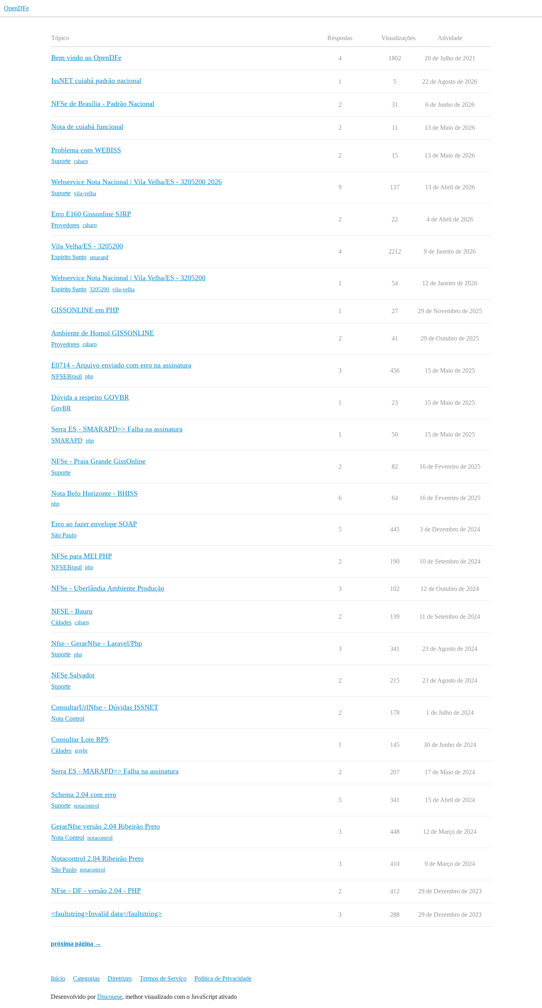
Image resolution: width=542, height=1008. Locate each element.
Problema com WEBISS (86, 150)
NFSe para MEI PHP (81, 556)
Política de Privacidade (223, 978)
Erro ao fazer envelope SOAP (94, 524)
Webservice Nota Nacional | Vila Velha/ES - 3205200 (128, 278)
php (89, 376)
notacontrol (86, 806)
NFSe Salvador (73, 675)
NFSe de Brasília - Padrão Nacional (102, 104)
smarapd (99, 257)
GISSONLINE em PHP (85, 310)
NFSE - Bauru (71, 611)
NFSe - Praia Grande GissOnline (98, 461)
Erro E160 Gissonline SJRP (91, 214)
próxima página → (76, 943)
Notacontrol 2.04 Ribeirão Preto (97, 858)
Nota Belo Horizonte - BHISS (94, 493)
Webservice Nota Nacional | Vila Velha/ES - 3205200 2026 (136, 182)
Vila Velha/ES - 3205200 (87, 246)
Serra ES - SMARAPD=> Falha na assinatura (117, 429)
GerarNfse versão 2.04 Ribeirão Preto (105, 826)
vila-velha (85, 193)
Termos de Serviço (163, 978)
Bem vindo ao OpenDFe (86, 58)
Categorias (86, 978)
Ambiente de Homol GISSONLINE (102, 333)
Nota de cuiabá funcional (87, 127)
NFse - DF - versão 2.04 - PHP (96, 891)
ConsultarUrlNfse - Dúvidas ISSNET (104, 707)
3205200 (99, 289)
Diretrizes (120, 978)
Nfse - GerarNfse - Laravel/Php (96, 643)
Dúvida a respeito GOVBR (90, 397)
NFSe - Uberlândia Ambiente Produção (107, 588)
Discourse (109, 996)
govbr (81, 751)
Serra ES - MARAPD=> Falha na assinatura (115, 771)
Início (58, 978)
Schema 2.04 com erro (83, 794)
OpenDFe (16, 8)
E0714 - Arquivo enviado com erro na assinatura (121, 365)
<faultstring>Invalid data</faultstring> (106, 914)
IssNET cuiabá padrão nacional (96, 81)
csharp (81, 161)
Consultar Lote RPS (80, 739)
